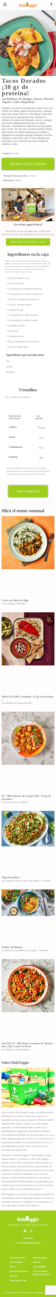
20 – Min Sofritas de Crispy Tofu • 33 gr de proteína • (26, 797)
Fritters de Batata (12, 947)
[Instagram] (31, 1231)
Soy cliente (51, 6)
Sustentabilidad (39, 1267)
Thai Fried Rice (11, 877)
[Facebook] (25, 1231)
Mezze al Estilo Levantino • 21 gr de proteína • (27, 698)
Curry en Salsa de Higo (15, 600)
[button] (28, 164)
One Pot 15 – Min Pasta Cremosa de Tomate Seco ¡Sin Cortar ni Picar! (27, 1045)
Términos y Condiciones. (44, 1292)
